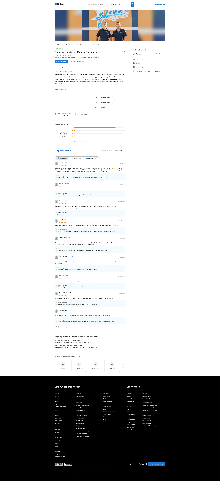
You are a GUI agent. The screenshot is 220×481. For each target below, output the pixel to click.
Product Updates (131, 414)
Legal (104, 409)
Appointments (59, 418)
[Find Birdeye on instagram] (140, 464)
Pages (56, 404)
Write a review (160, 4)
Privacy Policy (69, 472)
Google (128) (77, 158)
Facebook (148, 71)
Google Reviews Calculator (149, 405)
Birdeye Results (131, 424)
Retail (104, 419)
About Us (129, 396)
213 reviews (68, 55)
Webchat (57, 413)
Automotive (71, 45)
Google (140, 71)
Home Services (107, 406)
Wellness (105, 422)
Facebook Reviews (81, 428)
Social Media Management (83, 436)
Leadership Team (131, 399)
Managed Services (147, 396)
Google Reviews (80, 423)
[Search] (132, 4)
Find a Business (146, 415)
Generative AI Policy (97, 472)
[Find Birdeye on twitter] (133, 464)
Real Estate (106, 417)
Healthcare (106, 404)
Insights (57, 435)
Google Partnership (60, 454)
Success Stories (131, 419)
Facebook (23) (92, 158)
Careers (129, 417)
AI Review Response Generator (150, 408)
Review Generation (81, 410)
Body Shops (80, 45)
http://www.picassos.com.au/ (144, 67)
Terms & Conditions (60, 472)
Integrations (58, 451)
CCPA (89, 472)
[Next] (123, 365)
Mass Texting (58, 420)
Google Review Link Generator (150, 410)
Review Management (81, 408)
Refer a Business (146, 423)
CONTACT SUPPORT (157, 464)
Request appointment (78, 61)
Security (76, 472)
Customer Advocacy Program (150, 426)
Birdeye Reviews (131, 422)
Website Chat (79, 420)
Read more (57, 83)
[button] (76, 327)
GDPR (81, 472)
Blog (128, 409)
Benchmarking (58, 437)
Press (128, 411)
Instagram (158, 71)
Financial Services (107, 401)
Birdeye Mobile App (60, 456)
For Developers (146, 418)
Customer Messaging (81, 415)
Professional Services (148, 399)
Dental (105, 399)
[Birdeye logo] (60, 4)
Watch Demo (130, 401)
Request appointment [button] (142, 59)
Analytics (57, 449)
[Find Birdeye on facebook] (130, 464)
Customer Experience (81, 433)
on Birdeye (64, 162)
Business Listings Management (84, 431)
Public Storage (107, 414)
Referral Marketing (80, 418)
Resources (129, 406)
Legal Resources (131, 427)
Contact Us (130, 430)
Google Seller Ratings (60, 406)
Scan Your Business (147, 413)
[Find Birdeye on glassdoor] (146, 464)
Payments (57, 423)
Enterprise (78, 399)
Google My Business (81, 426)
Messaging (57, 429)
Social (56, 415)
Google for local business (82, 405)
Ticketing (57, 440)
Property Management (109, 411)
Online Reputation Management (84, 413)
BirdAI (56, 446)
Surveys (57, 432)
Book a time (130, 404)
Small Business (80, 396)
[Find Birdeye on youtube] (143, 464)
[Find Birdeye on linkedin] (136, 464)
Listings (57, 396)
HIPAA (85, 472)
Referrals (57, 401)
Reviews (57, 399)
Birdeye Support (146, 420)
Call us (138, 63)
